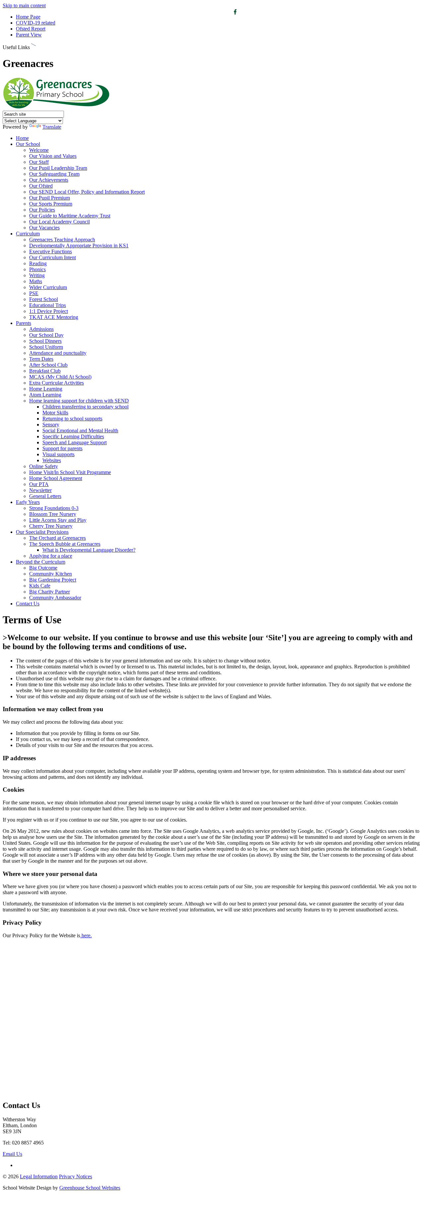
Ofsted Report (30, 28)
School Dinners (45, 341)
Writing (37, 275)
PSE (33, 293)
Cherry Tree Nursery (51, 526)
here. (86, 935)
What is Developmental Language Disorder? (88, 550)
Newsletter (40, 490)
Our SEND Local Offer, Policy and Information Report (87, 192)
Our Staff (39, 162)
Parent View (29, 34)
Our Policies (42, 210)
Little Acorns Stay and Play (57, 520)
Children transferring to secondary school (85, 406)
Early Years (28, 502)
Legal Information (39, 1176)
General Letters (45, 496)
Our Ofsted (41, 186)
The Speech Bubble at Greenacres (64, 544)
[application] (212, 1018)
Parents (23, 323)
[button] (33, 46)
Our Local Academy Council (59, 221)
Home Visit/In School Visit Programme (70, 472)
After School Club (48, 365)
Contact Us (27, 603)
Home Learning (45, 389)
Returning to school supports (72, 418)
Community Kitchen (50, 574)
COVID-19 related (35, 23)
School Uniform (46, 347)
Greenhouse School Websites (89, 1188)
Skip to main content (24, 5)
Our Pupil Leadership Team (58, 168)
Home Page (28, 17)
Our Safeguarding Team (54, 174)
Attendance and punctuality (57, 353)
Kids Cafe (39, 585)
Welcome (39, 150)
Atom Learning (45, 395)
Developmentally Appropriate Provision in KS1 (79, 245)
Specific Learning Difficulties (73, 436)
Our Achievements (48, 180)
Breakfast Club (45, 371)
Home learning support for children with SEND (79, 400)
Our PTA (39, 484)
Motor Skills (55, 412)
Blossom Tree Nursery (52, 514)
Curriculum (28, 233)
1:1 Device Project (48, 311)
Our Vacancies (44, 227)
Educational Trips (47, 305)
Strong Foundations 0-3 (54, 508)
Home (22, 138)
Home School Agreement (55, 478)
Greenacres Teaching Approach (62, 239)
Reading (38, 263)
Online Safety (43, 466)
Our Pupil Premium (49, 198)
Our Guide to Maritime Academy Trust (69, 215)
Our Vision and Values (53, 156)
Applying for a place (50, 556)
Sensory (50, 424)
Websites (51, 460)
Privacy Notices (75, 1176)
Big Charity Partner (49, 591)
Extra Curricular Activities (56, 383)
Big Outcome (43, 568)
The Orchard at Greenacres (57, 538)
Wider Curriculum (48, 287)
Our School (28, 144)
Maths (35, 281)
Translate (51, 127)
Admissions (41, 329)
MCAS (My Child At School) (60, 377)
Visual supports (58, 454)
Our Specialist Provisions (42, 532)
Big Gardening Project (52, 580)
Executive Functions (50, 251)
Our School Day (46, 335)
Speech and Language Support (74, 442)
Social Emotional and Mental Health (80, 430)
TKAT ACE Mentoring (53, 317)
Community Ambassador (55, 597)
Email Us (12, 1154)
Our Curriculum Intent (52, 257)
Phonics (37, 269)
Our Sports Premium (50, 204)
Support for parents (62, 448)
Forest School (43, 299)
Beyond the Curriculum (40, 562)
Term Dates (41, 359)
